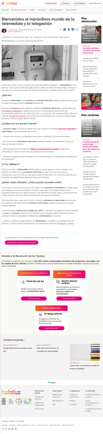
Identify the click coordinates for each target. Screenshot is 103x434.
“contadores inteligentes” (12, 111)
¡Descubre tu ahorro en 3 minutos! (21, 242)
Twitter (70, 223)
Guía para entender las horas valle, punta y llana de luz (91, 50)
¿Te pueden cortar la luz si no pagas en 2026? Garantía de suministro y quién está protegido (90, 161)
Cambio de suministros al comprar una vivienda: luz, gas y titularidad (90, 129)
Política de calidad (42, 425)
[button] (3, 3)
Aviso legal (5, 425)
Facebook (61, 223)
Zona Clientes (80, 3)
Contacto (73, 404)
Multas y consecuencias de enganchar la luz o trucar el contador (90, 36)
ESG (53, 404)
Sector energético (56, 10)
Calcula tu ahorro (69, 298)
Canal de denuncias (55, 425)
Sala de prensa (57, 401)
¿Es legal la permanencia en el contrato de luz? (90, 84)
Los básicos (42, 10)
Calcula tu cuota (34, 298)
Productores (39, 409)
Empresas (5, 10)
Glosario (73, 401)
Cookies (33, 425)
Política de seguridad (68, 425)
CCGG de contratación (23, 425)
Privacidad (12, 425)
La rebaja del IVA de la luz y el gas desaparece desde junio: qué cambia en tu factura (91, 146)
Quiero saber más (51, 328)
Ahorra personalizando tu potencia (92, 403)
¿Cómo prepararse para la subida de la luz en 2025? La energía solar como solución (90, 71)
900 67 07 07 (51, 3)
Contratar (66, 3)
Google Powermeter (17, 116)
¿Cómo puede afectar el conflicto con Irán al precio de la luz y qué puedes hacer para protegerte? (91, 189)
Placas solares (71, 10)
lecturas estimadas (67, 129)
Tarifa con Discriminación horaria (45, 149)
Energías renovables (19, 10)
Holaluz (32, 10)
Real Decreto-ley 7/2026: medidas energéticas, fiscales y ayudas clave (91, 175)
